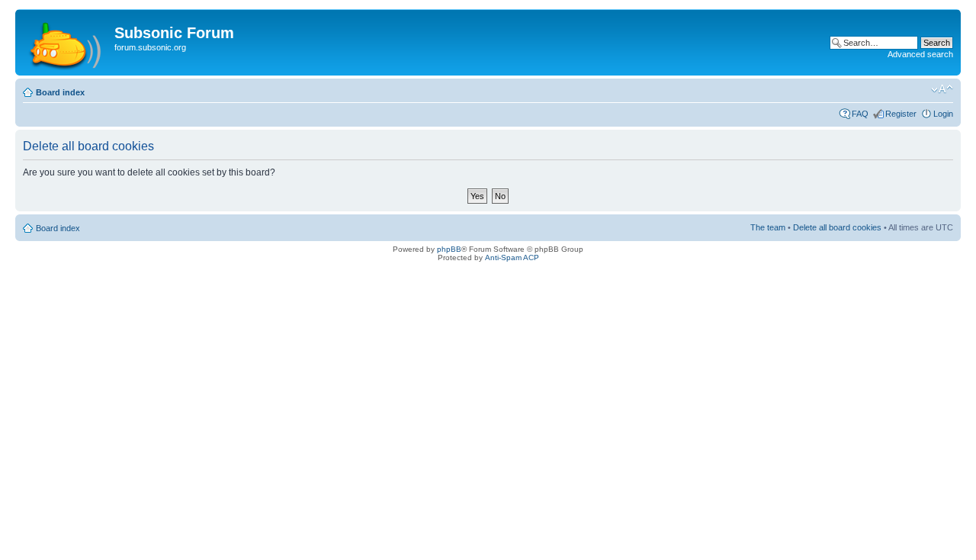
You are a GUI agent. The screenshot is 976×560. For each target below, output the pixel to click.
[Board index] (66, 42)
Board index (60, 92)
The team (767, 227)
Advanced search (920, 54)
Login (943, 113)
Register (901, 113)
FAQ (860, 113)
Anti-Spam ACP (512, 257)
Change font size (942, 89)
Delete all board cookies (837, 227)
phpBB (449, 249)
